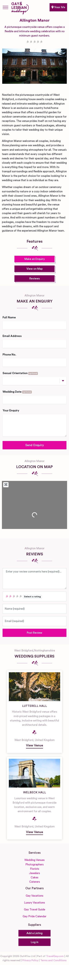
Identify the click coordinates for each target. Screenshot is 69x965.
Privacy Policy (30, 960)
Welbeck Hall (34, 792)
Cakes (34, 877)
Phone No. (9, 354)
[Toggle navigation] (5, 7)
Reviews (34, 278)
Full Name (9, 317)
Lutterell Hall (34, 705)
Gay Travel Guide (34, 909)
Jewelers (34, 873)
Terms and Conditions (53, 960)
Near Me (59, 7)
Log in (34, 942)
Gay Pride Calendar (34, 916)
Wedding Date (17, 391)
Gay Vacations (34, 895)
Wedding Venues (34, 860)
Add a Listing (34, 933)
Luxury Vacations (34, 902)
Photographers (34, 864)
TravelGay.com (55, 956)
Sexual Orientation (20, 373)
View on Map (34, 268)
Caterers (34, 881)
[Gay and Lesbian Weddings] (20, 7)
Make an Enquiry (34, 259)
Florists (34, 868)
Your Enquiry (11, 410)
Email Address (12, 336)
